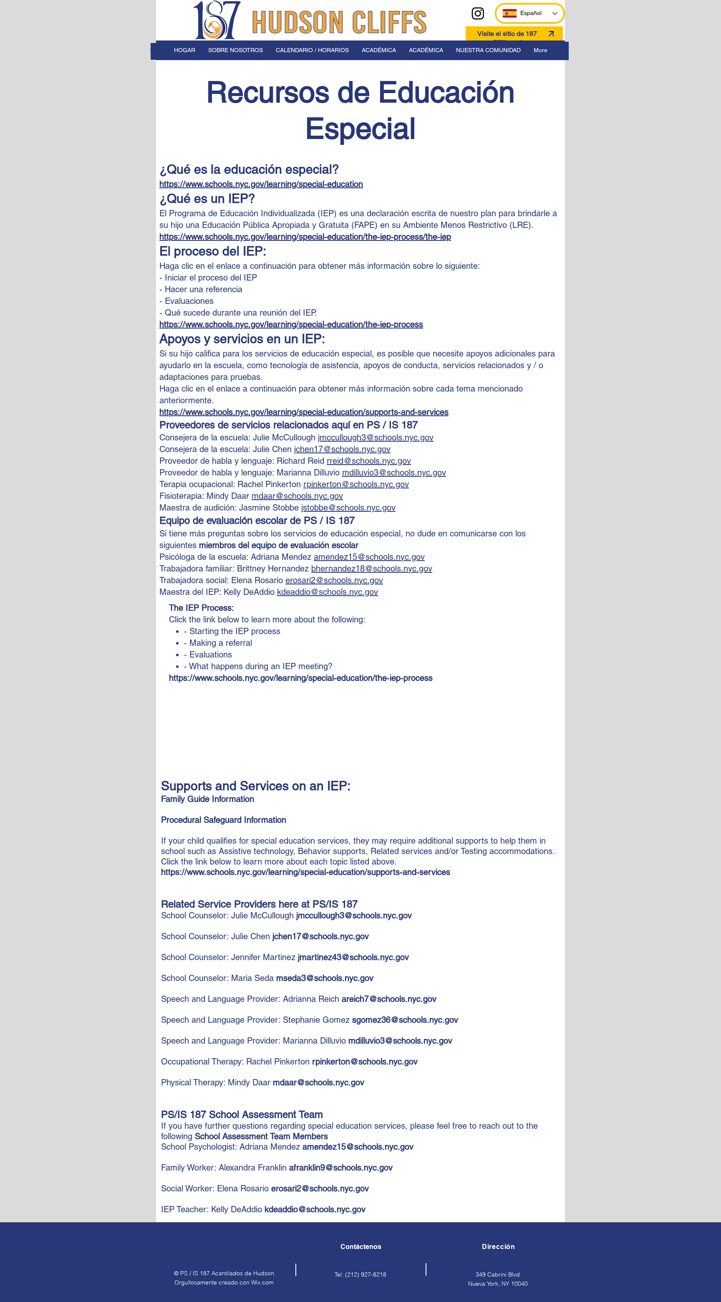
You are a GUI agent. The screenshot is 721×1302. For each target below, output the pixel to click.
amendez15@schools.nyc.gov (369, 557)
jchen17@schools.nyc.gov (342, 449)
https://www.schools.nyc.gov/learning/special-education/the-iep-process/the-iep (305, 237)
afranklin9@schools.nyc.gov (341, 1168)
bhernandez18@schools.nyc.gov (371, 569)
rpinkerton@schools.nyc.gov (356, 484)
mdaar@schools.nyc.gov (297, 496)
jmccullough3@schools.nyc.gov (376, 437)
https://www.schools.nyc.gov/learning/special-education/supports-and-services (304, 412)
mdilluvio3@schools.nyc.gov (394, 473)
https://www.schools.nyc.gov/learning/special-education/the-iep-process (291, 324)
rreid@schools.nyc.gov (369, 461)
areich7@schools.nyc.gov (389, 999)
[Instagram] (478, 13)
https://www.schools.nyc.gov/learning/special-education (261, 184)
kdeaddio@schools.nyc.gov (327, 592)
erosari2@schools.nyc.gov (334, 580)
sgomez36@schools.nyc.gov (405, 1020)
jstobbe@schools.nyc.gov (348, 508)
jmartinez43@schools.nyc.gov (353, 957)
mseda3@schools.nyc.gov (324, 978)
